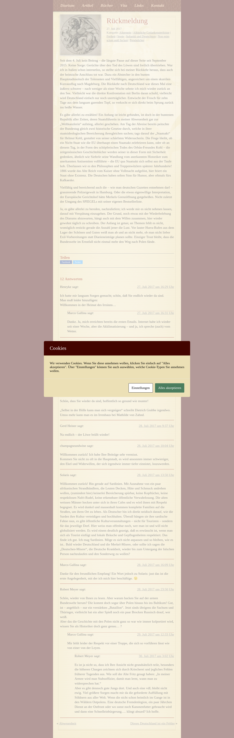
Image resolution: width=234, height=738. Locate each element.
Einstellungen (141, 388)
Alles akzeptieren (169, 388)
